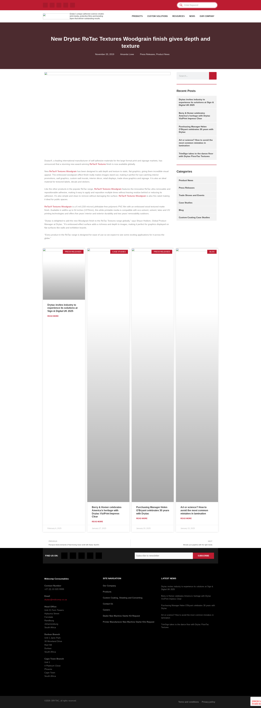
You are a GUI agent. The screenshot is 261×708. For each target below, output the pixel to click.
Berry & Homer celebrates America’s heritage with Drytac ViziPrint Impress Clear (194, 116)
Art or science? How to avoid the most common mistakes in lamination (196, 143)
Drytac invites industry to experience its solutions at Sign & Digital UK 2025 (196, 102)
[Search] (213, 76)
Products (107, 592)
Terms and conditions (188, 702)
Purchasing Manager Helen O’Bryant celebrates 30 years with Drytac (196, 129)
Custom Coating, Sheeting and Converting (122, 598)
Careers (106, 610)
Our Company (109, 586)
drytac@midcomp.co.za (55, 599)
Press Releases (147, 54)
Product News (162, 54)
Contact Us (108, 604)
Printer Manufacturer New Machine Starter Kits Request (128, 622)
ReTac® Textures (98, 164)
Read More (53, 316)
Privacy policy (208, 702)
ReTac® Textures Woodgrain (63, 171)
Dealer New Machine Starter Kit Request (121, 616)
